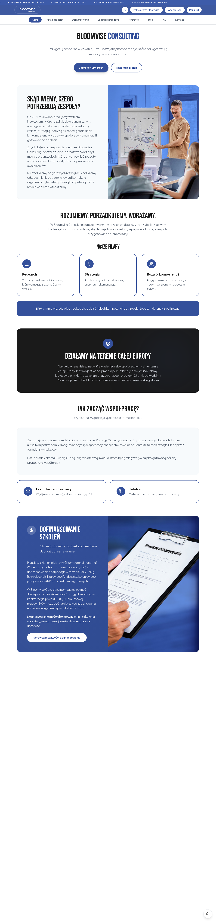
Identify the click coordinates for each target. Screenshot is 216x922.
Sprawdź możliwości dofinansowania (56, 637)
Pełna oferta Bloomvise (146, 9)
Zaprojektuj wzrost (91, 67)
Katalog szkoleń (126, 67)
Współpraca (175, 9)
